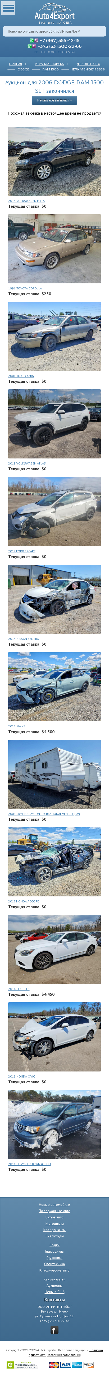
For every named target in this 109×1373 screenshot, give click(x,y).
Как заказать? (54, 1279)
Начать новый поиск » (54, 100)
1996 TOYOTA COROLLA (25, 288)
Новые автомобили (54, 1204)
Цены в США (55, 1291)
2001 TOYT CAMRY (21, 376)
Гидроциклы (54, 1251)
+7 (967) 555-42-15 (60, 40)
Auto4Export (55, 12)
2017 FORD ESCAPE (21, 551)
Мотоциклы (55, 1223)
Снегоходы (55, 1236)
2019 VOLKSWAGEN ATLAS (27, 463)
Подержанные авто (54, 1210)
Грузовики (54, 1257)
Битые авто (54, 1217)
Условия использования (64, 1354)
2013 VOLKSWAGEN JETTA (26, 201)
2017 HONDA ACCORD (23, 901)
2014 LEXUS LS (19, 989)
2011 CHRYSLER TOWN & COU (29, 1164)
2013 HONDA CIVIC (21, 1076)
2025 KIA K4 (16, 726)
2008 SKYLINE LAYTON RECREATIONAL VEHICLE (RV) (44, 814)
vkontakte (54, 1330)
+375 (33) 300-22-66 (60, 46)
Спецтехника (54, 1264)
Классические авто (54, 1270)
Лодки (54, 1245)
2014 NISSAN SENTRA (23, 639)
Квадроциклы (54, 1229)
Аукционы (54, 1285)
